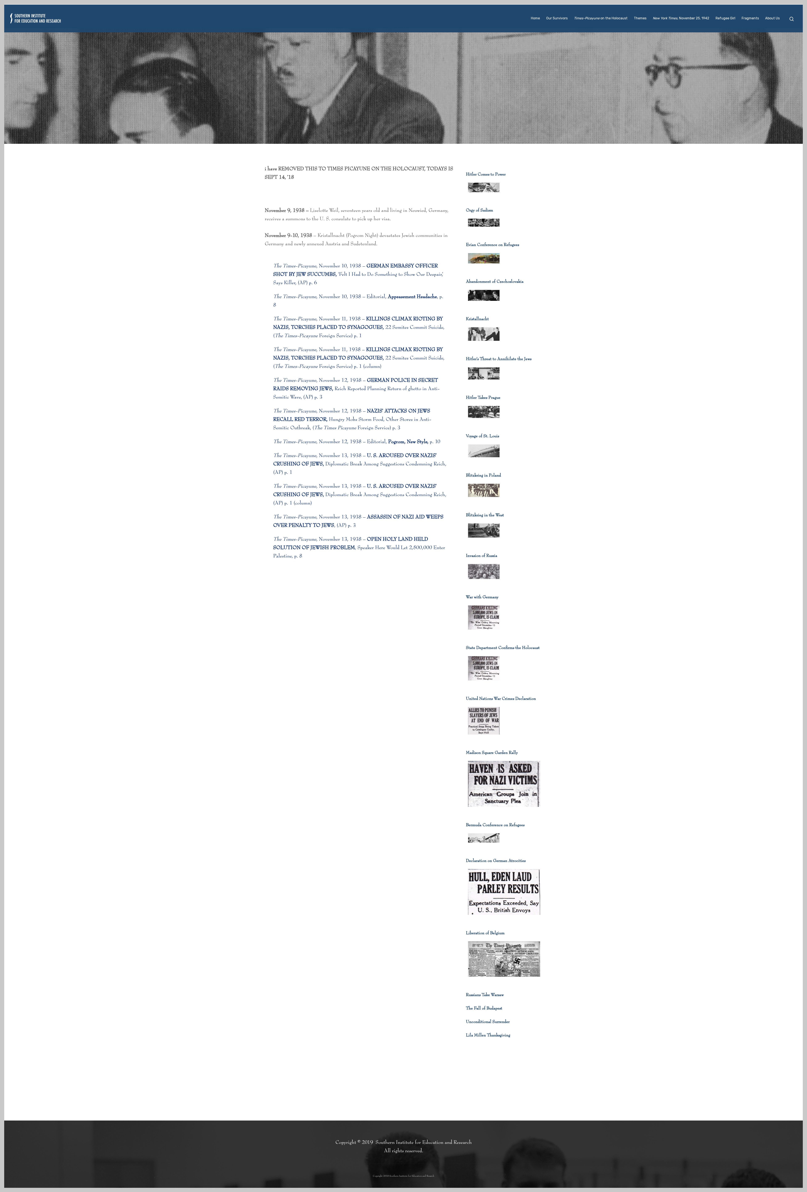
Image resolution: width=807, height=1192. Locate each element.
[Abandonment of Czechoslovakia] (484, 303)
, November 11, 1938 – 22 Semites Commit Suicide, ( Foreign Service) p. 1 (358, 327)
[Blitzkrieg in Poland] (484, 499)
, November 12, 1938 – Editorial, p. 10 (356, 441)
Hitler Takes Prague (483, 397)
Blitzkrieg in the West (485, 515)
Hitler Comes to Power (486, 174)
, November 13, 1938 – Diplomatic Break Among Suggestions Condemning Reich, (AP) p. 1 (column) (359, 495)
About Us (772, 18)
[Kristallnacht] (484, 343)
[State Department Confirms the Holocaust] (484, 683)
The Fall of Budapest (484, 1008)
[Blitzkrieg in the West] (484, 540)
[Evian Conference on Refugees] (484, 266)
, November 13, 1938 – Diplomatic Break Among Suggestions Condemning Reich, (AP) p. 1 (359, 464)
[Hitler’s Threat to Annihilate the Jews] (484, 382)
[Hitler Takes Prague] (484, 420)
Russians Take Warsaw (485, 994)
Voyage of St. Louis (482, 436)
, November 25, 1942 (681, 18)
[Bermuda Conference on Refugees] (484, 845)
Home (535, 18)
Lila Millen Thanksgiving (488, 1035)
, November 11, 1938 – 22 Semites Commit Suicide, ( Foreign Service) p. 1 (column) (358, 358)
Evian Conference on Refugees (492, 244)
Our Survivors (557, 18)
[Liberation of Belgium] (504, 979)
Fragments (750, 18)
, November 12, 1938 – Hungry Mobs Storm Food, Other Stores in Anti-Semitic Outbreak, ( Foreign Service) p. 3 (352, 419)
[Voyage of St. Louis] (484, 460)
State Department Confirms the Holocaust (503, 647)
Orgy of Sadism (479, 210)
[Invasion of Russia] (484, 581)
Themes (640, 18)
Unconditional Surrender (488, 1021)
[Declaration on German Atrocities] (504, 917)
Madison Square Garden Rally (492, 752)
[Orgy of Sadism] (484, 229)
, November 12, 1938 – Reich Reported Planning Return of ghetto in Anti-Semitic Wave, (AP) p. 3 (356, 389)
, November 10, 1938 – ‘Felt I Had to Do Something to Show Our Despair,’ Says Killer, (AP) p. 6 (358, 274)
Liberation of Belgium (485, 933)
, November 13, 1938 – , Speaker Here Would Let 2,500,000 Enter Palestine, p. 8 (359, 548)
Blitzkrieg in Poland (483, 475)
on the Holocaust (601, 18)
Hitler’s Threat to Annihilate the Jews (498, 359)
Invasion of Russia (481, 555)
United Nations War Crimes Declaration (501, 698)
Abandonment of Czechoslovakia (494, 281)
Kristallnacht (477, 319)
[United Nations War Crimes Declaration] (484, 737)
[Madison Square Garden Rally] (504, 809)
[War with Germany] (484, 632)
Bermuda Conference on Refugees (495, 825)
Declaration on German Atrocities (496, 860)
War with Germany (482, 597)
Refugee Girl (725, 18)
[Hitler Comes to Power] (484, 194)
